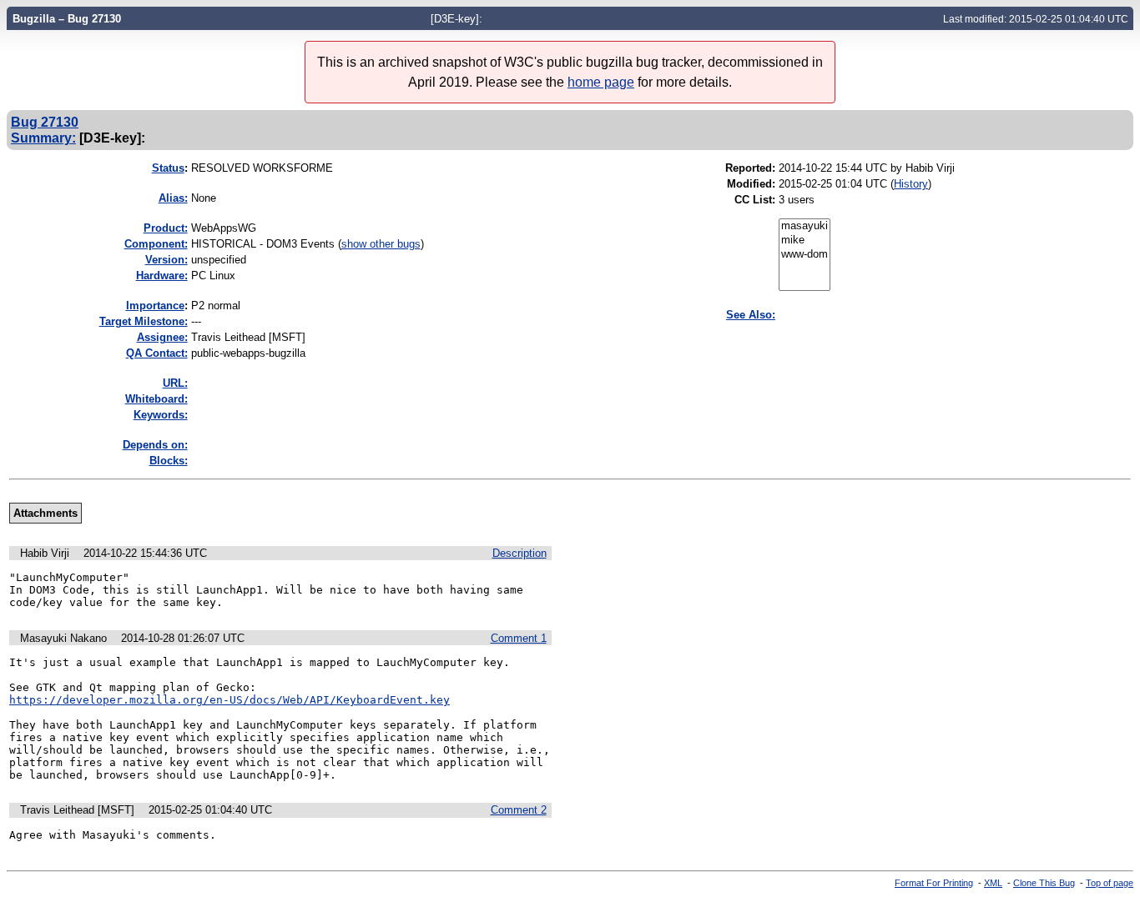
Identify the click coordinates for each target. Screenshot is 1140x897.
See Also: (750, 314)
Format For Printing (934, 883)
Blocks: (168, 460)
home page (600, 82)
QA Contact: (157, 353)
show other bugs (381, 244)
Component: (156, 244)
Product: (166, 228)
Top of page (1109, 883)
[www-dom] (804, 255)
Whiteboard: (156, 399)
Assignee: (162, 337)
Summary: (43, 137)
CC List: (754, 199)
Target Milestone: (143, 321)
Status (168, 168)
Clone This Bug (1044, 883)
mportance (155, 305)
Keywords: (161, 414)
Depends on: (155, 444)
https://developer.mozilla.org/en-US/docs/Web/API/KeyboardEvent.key (229, 700)
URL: (175, 383)
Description (519, 553)
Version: (166, 259)
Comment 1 (519, 638)
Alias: (173, 198)
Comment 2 (519, 810)
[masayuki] (804, 226)
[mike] (804, 240)
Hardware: (162, 275)
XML (993, 883)
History (911, 184)
